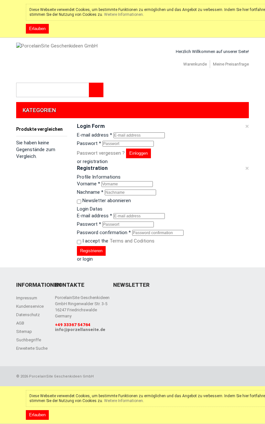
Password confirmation (104, 232)
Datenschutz (28, 315)
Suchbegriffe (28, 340)
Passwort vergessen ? (101, 153)
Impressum (26, 298)
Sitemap (24, 331)
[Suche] (96, 90)
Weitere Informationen (123, 14)
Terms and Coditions (132, 241)
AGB (20, 323)
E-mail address (94, 135)
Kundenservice (30, 306)
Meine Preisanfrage (231, 64)
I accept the (118, 241)
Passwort (89, 143)
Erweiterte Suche (32, 348)
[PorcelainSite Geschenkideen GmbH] (57, 46)
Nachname (90, 192)
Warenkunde (195, 64)
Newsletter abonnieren (106, 200)
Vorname (88, 184)
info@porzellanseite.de (80, 329)
